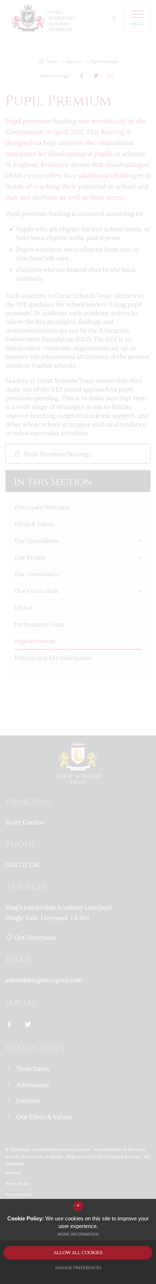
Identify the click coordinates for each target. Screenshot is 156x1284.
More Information (78, 1234)
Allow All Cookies (78, 1252)
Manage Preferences (78, 1267)
